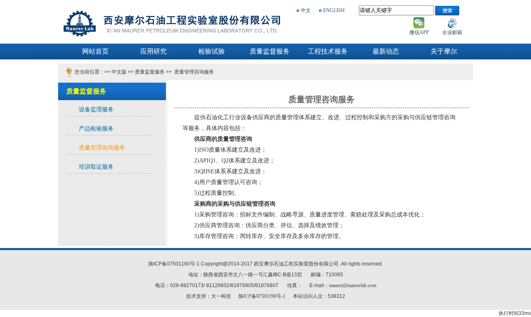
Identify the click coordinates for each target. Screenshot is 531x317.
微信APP (419, 32)
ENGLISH (334, 10)
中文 (306, 10)
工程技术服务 (328, 51)
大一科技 (221, 296)
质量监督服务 (270, 51)
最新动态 (386, 51)
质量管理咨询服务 (193, 72)
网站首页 (95, 51)
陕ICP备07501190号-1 (261, 296)
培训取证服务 (96, 167)
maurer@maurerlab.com (352, 285)
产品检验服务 (96, 128)
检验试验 (211, 51)
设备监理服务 (96, 109)
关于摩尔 (444, 51)
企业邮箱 (452, 32)
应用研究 (153, 51)
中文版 (119, 72)
